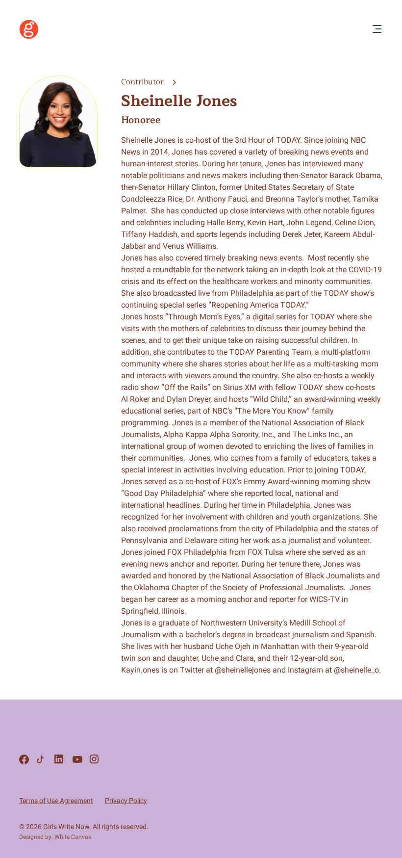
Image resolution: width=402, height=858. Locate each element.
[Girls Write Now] (29, 36)
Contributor (143, 82)
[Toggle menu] (377, 29)
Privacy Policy (126, 801)
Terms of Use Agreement (56, 801)
